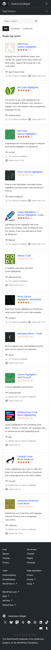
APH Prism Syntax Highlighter (27, 45)
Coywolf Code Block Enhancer (25, 458)
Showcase (31, 549)
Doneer (31, 579)
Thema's (30, 554)
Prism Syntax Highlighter (30, 172)
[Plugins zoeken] (36, 21)
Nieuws (5, 554)
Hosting (6, 558)
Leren (5, 570)
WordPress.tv (9, 583)
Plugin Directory (9, 11)
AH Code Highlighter (28, 87)
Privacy (5, 562)
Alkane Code (24, 255)
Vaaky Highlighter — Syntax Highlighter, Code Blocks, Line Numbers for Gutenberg (30, 213)
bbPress (7, 600)
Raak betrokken (34, 570)
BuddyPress (9, 605)
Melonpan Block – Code (29, 333)
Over (4, 549)
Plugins (30, 558)
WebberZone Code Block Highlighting (27, 413)
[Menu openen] (47, 3)
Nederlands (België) (17, 616)
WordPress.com (10, 592)
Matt (5, 596)
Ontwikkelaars (8, 579)
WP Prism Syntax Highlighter (27, 132)
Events (30, 575)
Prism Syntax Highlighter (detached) (29, 298)
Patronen (31, 562)
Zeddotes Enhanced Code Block (27, 502)
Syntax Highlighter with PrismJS (27, 376)
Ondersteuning (9, 575)
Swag (30, 583)
